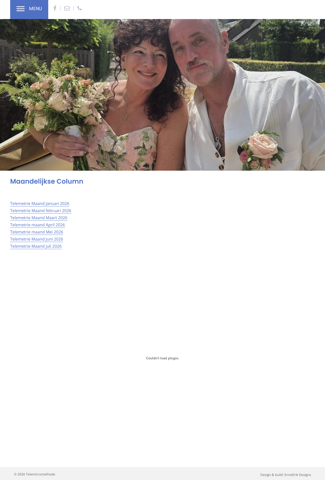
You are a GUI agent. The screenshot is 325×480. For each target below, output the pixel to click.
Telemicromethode (40, 474)
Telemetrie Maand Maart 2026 (38, 217)
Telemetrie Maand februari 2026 (40, 210)
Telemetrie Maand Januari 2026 (39, 203)
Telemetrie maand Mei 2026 (36, 232)
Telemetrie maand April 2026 (37, 225)
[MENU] (21, 9)
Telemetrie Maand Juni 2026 (36, 239)
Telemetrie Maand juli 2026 (36, 246)
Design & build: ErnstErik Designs (285, 474)
